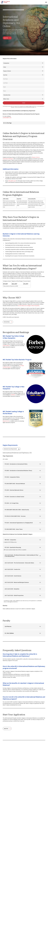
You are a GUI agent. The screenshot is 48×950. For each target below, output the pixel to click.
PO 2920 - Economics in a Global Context (14, 496)
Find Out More (7, 321)
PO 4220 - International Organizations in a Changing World (19, 522)
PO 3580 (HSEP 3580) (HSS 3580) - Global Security (17, 509)
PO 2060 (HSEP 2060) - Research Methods (15, 483)
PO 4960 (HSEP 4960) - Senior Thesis (13, 529)
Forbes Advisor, (6, 345)
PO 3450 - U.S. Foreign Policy (11, 503)
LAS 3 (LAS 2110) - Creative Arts (12, 569)
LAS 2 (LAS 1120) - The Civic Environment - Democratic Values (19, 562)
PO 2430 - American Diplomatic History (14, 490)
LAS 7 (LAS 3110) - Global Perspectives (14, 595)
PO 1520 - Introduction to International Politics (16, 464)
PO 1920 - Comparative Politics (12, 477)
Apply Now (6, 37)
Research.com (6, 421)
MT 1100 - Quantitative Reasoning (13, 547)
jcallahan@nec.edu (7, 117)
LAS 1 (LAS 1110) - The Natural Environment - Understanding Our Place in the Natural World (21, 555)
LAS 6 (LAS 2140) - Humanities (12, 589)
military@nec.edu (12, 180)
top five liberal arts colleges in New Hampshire (28, 305)
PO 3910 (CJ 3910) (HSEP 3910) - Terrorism (15, 516)
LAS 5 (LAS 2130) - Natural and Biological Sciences (17, 582)
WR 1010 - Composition (10, 539)
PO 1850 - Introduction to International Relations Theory (18, 470)
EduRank (13, 394)
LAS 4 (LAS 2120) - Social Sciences (13, 576)
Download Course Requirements (10, 448)
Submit (23, 102)
